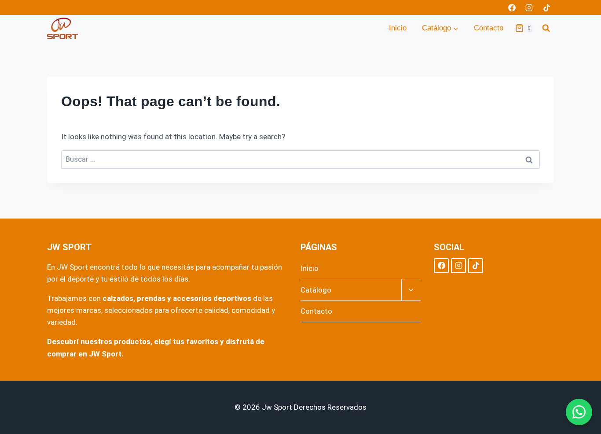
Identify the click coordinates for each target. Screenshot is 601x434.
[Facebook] (512, 7)
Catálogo (315, 290)
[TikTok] (546, 7)
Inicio (398, 28)
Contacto (488, 28)
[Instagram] (529, 7)
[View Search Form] (546, 28)
